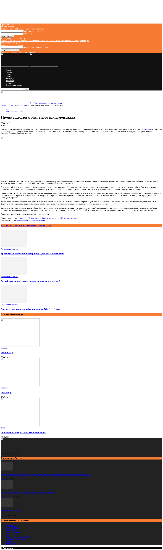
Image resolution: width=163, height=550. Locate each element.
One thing (6, 392)
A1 (8, 105)
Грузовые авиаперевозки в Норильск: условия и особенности (32, 253)
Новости (9, 72)
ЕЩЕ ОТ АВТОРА (42, 225)
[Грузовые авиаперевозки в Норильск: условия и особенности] (14, 247)
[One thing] (20, 386)
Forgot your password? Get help (13, 38)
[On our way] (20, 346)
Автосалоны (10, 81)
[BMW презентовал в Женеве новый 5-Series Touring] (7, 488)
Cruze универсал (7, 497)
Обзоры (8, 76)
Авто (3, 428)
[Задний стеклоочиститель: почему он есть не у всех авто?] (14, 275)
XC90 (3, 479)
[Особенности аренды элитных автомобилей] (20, 426)
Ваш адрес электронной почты (35, 47)
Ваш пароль (28, 34)
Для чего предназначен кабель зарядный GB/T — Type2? (30, 309)
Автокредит (10, 79)
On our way (7, 352)
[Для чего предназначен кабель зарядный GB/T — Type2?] (14, 302)
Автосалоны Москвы (18, 105)
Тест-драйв (10, 83)
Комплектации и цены (14, 85)
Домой (3, 105)
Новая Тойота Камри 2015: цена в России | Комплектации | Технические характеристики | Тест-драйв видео (45, 41)
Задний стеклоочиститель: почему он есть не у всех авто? (30, 281)
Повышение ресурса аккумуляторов (30, 220)
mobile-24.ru (146, 129)
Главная (8, 70)
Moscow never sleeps (11, 510)
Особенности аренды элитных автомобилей (23, 432)
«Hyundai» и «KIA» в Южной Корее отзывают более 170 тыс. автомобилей (47, 218)
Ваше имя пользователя (32, 31)
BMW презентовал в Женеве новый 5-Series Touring (27, 492)
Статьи (8, 74)
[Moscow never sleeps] (7, 506)
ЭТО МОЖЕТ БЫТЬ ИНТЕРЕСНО (17, 225)
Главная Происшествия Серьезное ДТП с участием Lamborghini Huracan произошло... (46, 474)
